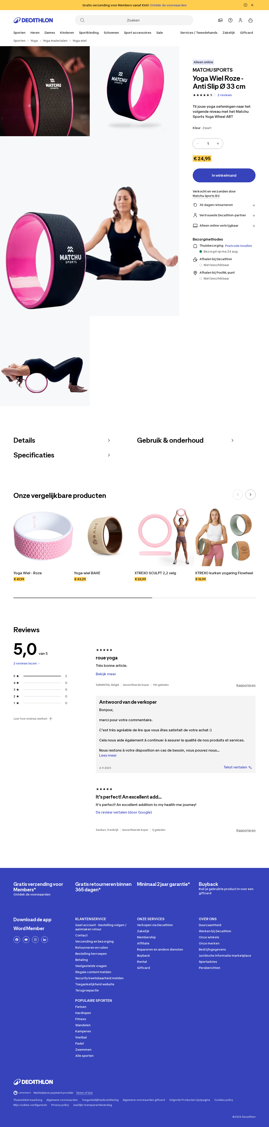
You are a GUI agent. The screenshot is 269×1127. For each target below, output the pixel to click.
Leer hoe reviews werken (30, 718)
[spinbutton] (208, 143)
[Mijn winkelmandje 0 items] (250, 20)
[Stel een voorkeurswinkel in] (220, 20)
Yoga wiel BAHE (87, 573)
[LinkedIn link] (44, 939)
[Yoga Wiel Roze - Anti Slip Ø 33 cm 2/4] (45, 91)
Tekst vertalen (235, 767)
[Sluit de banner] (252, 5)
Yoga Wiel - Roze (27, 573)
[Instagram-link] (35, 939)
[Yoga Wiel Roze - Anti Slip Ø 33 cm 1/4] (134, 91)
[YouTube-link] (26, 939)
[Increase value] (218, 144)
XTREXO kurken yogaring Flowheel (224, 573)
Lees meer (108, 755)
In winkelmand (224, 175)
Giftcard (246, 32)
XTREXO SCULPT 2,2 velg (155, 573)
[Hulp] (230, 20)
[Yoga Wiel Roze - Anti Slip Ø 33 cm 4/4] (45, 361)
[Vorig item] (238, 495)
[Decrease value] (198, 144)
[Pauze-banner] (245, 5)
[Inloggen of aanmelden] (240, 20)
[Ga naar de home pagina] (33, 20)
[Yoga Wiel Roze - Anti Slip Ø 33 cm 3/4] (89, 226)
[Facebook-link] (16, 939)
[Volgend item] (250, 495)
